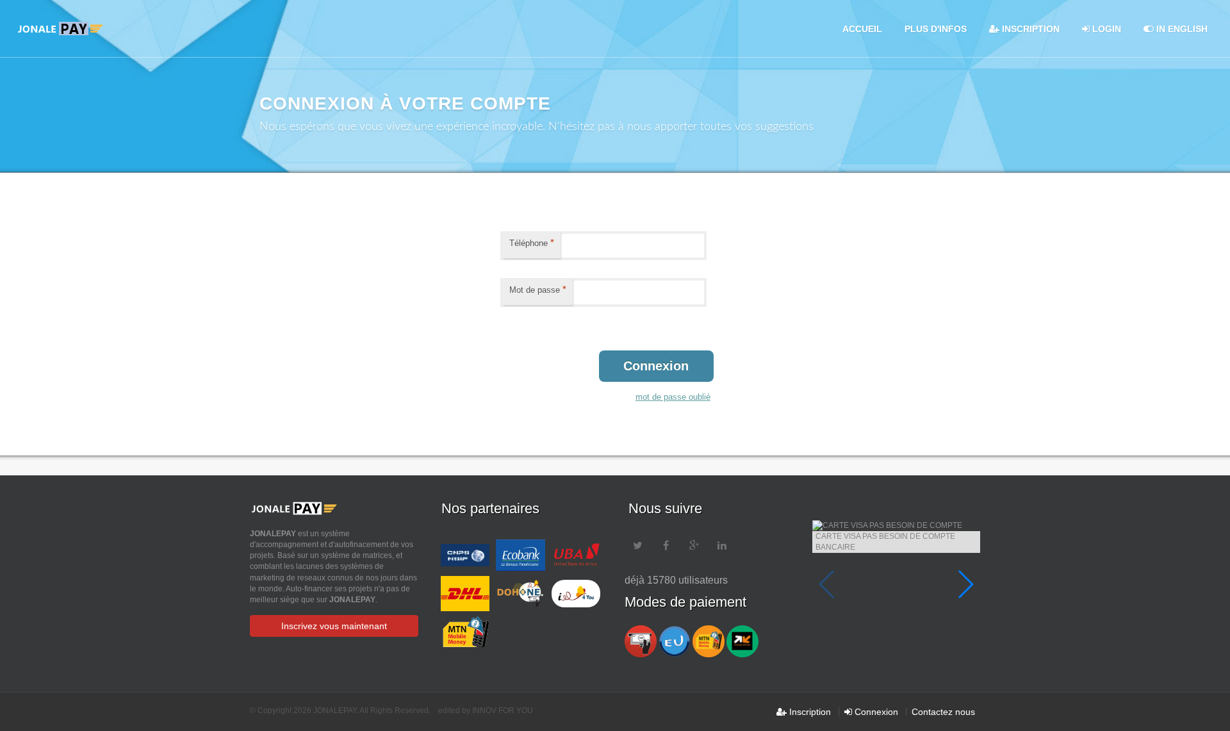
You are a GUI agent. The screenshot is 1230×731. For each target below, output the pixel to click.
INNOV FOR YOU (502, 710)
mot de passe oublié (673, 397)
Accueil (862, 29)
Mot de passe (537, 289)
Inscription (1029, 29)
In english (1181, 29)
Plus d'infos (936, 29)
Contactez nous (943, 712)
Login (1105, 29)
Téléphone (531, 242)
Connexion (875, 712)
